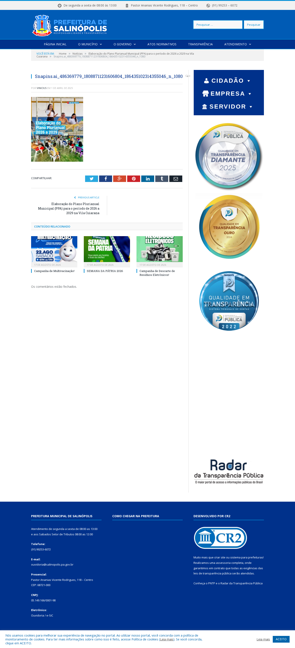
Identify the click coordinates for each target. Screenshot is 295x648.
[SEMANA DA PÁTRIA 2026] (107, 251)
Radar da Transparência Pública (241, 583)
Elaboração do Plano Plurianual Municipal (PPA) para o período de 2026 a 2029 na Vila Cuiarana (68, 208)
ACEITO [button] (281, 639)
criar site (219, 557)
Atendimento (235, 44)
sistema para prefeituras (246, 557)
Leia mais (166, 639)
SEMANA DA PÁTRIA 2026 (105, 271)
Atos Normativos (162, 44)
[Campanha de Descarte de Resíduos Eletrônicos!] (159, 251)
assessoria (223, 563)
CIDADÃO (227, 80)
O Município (88, 44)
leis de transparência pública (212, 573)
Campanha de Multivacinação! (54, 271)
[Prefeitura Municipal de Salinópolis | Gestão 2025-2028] (70, 24)
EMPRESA (228, 93)
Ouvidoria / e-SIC (42, 615)
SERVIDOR (227, 106)
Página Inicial (55, 44)
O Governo (123, 44)
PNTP (211, 583)
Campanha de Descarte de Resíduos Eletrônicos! (157, 273)
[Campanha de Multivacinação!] (54, 251)
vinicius (41, 88)
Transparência (200, 44)
